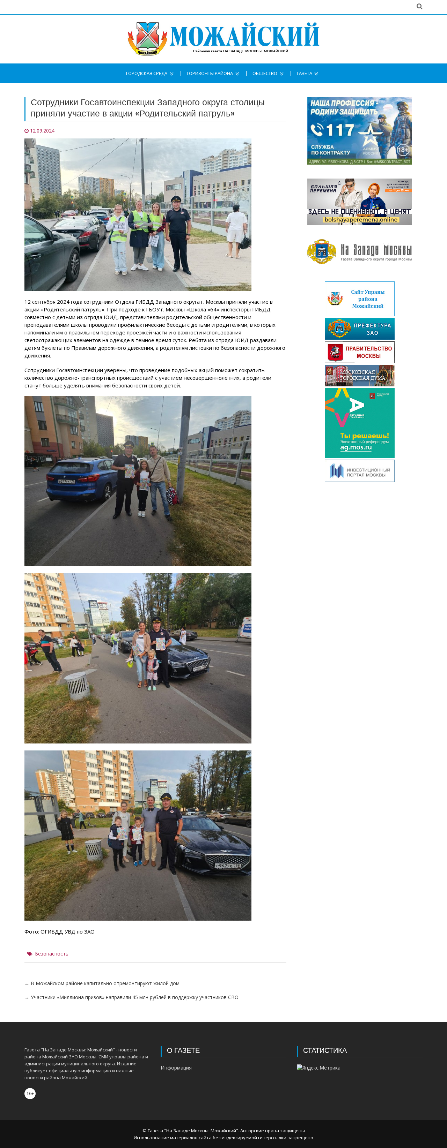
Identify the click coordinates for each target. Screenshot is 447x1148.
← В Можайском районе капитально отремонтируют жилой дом (101, 983)
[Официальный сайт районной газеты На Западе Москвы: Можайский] (223, 39)
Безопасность (51, 953)
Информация (176, 1067)
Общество (264, 73)
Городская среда (146, 73)
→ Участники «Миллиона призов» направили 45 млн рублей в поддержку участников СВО (131, 997)
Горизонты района (210, 73)
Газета (304, 73)
